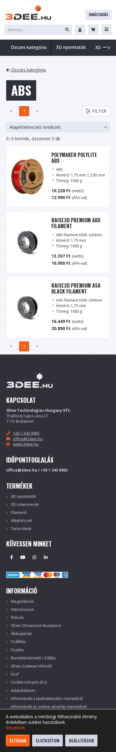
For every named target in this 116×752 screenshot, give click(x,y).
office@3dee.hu (28, 438)
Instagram (34, 557)
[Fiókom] (80, 30)
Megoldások (22, 601)
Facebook (11, 557)
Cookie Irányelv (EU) (29, 682)
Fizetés (17, 650)
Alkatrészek (21, 520)
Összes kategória (28, 47)
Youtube (23, 557)
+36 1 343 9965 (26, 433)
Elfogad (18, 740)
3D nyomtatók (23, 496)
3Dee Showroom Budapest (36, 625)
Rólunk (17, 617)
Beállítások (81, 740)
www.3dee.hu (26, 444)
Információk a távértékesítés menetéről (47, 698)
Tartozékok (21, 528)
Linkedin (45, 557)
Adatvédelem (23, 690)
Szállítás (18, 641)
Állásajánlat (21, 633)
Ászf (15, 674)
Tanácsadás (98, 14)
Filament (18, 512)
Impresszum (22, 609)
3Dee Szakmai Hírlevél (31, 666)
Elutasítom (47, 740)
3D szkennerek (25, 504)
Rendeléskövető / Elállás (33, 658)
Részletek (15, 728)
